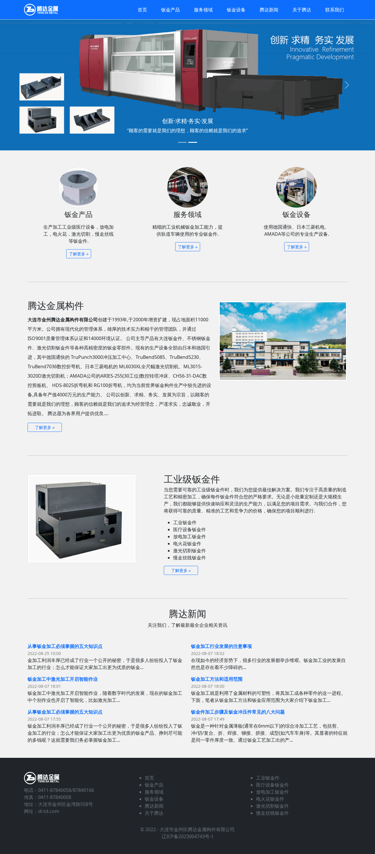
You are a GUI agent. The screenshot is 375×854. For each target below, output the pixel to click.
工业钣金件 (267, 778)
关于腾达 (301, 9)
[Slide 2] (192, 142)
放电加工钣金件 (272, 792)
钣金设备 (236, 9)
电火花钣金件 (270, 799)
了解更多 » (78, 254)
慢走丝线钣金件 (272, 813)
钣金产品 (170, 9)
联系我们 (334, 9)
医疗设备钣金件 (272, 785)
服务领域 (203, 9)
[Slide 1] (182, 142)
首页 (142, 9)
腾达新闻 (269, 9)
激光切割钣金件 (272, 806)
